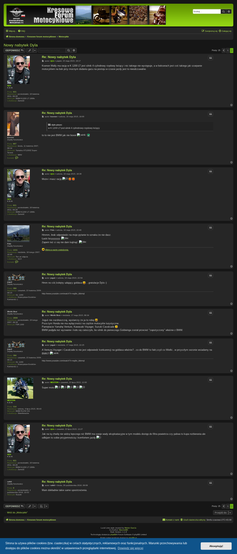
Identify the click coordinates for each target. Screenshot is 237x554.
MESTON (11, 400)
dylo (9, 85)
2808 (15, 318)
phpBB (113, 534)
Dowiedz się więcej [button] (130, 548)
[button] (224, 50)
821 (14, 92)
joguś (9, 282)
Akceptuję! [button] (216, 546)
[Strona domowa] (86, 15)
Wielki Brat (12, 312)
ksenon (10, 137)
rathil (9, 482)
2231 (15, 250)
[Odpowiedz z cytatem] (210, 58)
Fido (9, 244)
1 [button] (227, 50)
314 (14, 407)
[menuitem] (21, 31)
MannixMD (123, 530)
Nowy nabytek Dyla (21, 45)
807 (14, 144)
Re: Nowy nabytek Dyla (59, 57)
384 (14, 288)
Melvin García (130, 528)
